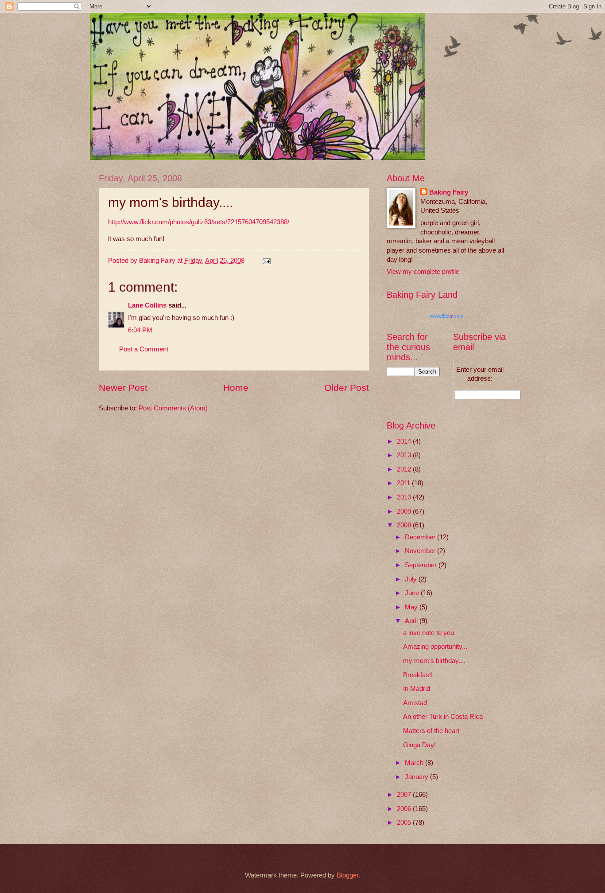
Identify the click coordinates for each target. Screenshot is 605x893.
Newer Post (123, 387)
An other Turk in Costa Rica (443, 716)
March (415, 762)
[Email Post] (265, 260)
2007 (405, 794)
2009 (405, 511)
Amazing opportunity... (435, 646)
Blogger (347, 875)
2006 (405, 808)
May (412, 607)
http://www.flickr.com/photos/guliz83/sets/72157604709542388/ (198, 222)
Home (235, 387)
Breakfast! (418, 675)
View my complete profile (423, 271)
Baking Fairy (448, 192)
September (421, 565)
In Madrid (416, 688)
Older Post (346, 387)
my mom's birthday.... (434, 660)
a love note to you (428, 632)
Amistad (415, 702)
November (421, 550)
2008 (405, 525)
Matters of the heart (431, 730)
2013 (405, 455)
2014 (405, 441)
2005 (405, 822)
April (412, 620)
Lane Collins (147, 305)
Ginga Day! (419, 745)
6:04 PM (140, 330)
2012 (405, 469)
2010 (405, 497)
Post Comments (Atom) (173, 408)
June (413, 593)
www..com (446, 316)
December (421, 537)
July (412, 579)
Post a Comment (143, 349)
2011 (404, 483)
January (417, 776)
